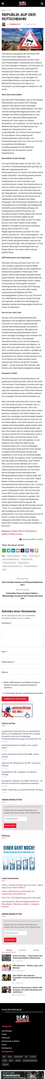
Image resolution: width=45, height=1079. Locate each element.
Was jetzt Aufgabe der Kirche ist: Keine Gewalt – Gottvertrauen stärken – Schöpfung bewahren (20, 904)
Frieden (33, 1056)
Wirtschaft (6, 1038)
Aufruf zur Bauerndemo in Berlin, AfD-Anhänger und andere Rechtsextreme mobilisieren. (27, 989)
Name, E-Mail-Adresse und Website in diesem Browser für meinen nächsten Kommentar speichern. (22, 685)
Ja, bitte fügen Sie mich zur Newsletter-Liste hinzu (23, 693)
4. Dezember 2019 (30, 24)
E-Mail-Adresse (8, 662)
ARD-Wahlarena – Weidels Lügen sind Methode (28, 966)
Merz (11, 1060)
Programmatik (23, 563)
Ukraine (5, 1064)
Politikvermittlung (9, 563)
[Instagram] (31, 551)
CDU (10, 1056)
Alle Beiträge (7, 1031)
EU (26, 1056)
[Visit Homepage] (22, 3)
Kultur (4, 1044)
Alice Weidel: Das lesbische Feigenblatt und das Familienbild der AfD (27, 977)
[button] (4, 1075)
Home (4, 10)
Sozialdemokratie (31, 566)
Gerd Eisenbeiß (7, 901)
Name (5, 651)
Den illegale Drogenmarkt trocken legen (26, 897)
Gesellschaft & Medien (11, 1041)
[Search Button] (42, 3)
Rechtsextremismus (30, 1060)
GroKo (24, 556)
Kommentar (7, 623)
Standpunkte (7, 1048)
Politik (9, 10)
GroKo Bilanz (34, 556)
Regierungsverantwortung (12, 566)
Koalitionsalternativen (11, 559)
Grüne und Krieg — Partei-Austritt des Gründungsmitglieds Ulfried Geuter (28, 957)
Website (5, 672)
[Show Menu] (3, 3)
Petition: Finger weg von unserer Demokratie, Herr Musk (22, 790)
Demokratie (18, 1056)
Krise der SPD (27, 559)
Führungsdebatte (13, 556)
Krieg (4, 1060)
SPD (4, 569)
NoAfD (18, 1060)
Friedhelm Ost (15, 24)
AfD (4, 1056)
